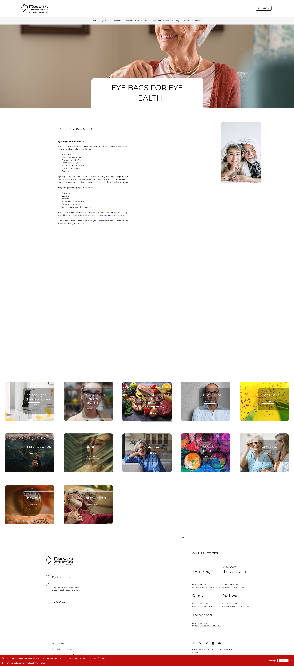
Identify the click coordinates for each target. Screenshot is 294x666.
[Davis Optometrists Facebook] (193, 643)
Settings (272, 660)
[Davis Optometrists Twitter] (206, 643)
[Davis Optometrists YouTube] (219, 643)
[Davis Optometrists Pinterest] (213, 643)
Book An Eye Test (75, 655)
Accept (284, 660)
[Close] (291, 660)
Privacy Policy (39, 663)
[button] (160, 21)
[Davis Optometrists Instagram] (200, 643)
